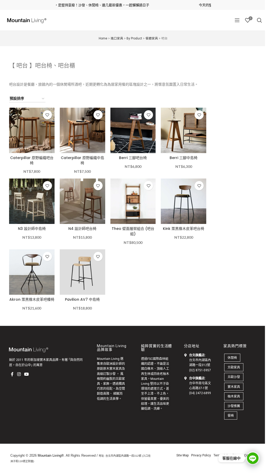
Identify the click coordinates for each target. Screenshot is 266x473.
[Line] (252, 458)
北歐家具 (234, 367)
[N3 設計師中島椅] (32, 201)
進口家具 (117, 38)
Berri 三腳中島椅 (183, 157)
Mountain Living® (51, 455)
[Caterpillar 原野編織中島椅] (82, 130)
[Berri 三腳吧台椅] (133, 130)
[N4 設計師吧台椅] (82, 201)
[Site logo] (26, 20)
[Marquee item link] (84, 5)
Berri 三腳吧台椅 (133, 157)
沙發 (112, 374)
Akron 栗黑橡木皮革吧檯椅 (31, 299)
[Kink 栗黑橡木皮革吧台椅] (183, 201)
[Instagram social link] (18, 374)
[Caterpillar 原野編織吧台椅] (32, 130)
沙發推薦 (234, 406)
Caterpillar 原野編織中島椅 (82, 160)
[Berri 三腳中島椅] (183, 130)
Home (103, 38)
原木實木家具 (112, 369)
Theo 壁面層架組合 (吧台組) (133, 231)
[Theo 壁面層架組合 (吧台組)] (133, 201)
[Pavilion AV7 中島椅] (82, 272)
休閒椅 (232, 358)
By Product (134, 38)
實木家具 (234, 387)
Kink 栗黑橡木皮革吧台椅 (183, 228)
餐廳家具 (151, 38)
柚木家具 (234, 396)
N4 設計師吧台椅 (82, 228)
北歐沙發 (234, 377)
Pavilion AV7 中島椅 (82, 299)
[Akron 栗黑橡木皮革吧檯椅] (32, 272)
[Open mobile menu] (237, 20)
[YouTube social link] (26, 374)
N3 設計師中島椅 (32, 228)
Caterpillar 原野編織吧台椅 (32, 160)
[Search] (259, 20)
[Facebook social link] (12, 374)
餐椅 (231, 415)
